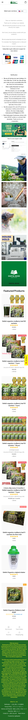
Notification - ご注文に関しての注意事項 (14, 704)
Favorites (8, 634)
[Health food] (14, 166)
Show (26, 360)
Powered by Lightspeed (14, 716)
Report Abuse (21, 713)
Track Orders (19, 629)
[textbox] (21, 11)
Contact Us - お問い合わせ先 (10, 713)
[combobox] (22, 11)
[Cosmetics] (14, 192)
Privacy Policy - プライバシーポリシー (14, 706)
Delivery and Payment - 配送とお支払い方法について (14, 708)
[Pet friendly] (14, 218)
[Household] (14, 245)
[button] (14, 2)
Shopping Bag (19, 634)
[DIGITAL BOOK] (14, 271)
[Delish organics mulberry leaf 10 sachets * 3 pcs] (14, 388)
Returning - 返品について (14, 711)
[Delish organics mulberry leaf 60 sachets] (14, 306)
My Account (8, 629)
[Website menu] (2, 2)
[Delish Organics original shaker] (14, 557)
